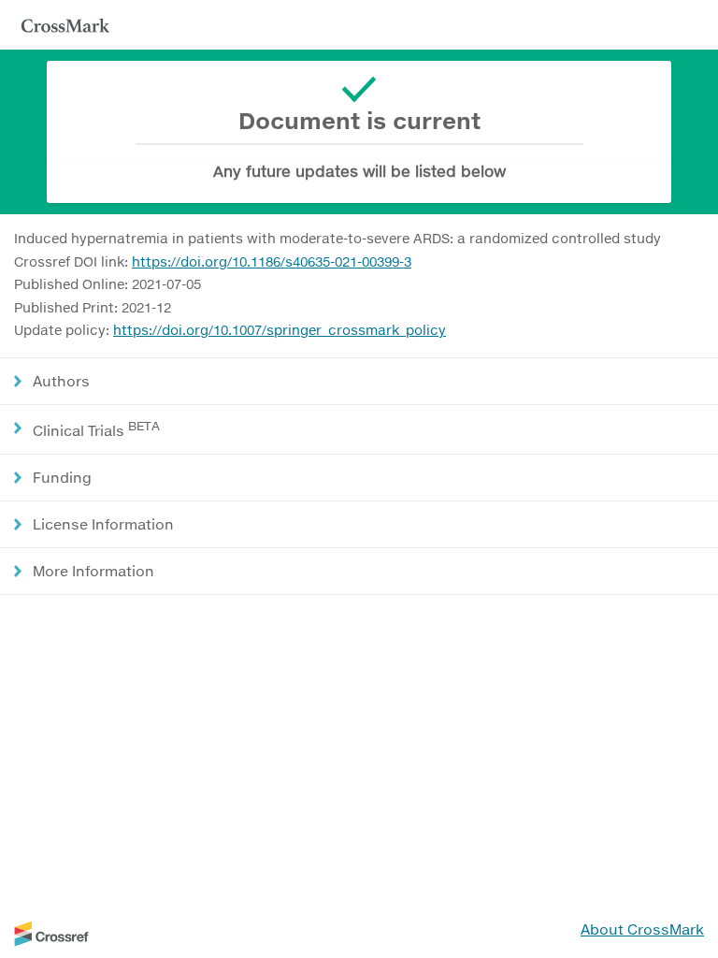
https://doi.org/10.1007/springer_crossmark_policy (279, 330)
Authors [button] (61, 380)
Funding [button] (62, 477)
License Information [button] (103, 523)
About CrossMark (642, 929)
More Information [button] (93, 570)
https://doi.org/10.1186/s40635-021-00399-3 (271, 261)
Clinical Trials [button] (96, 429)
